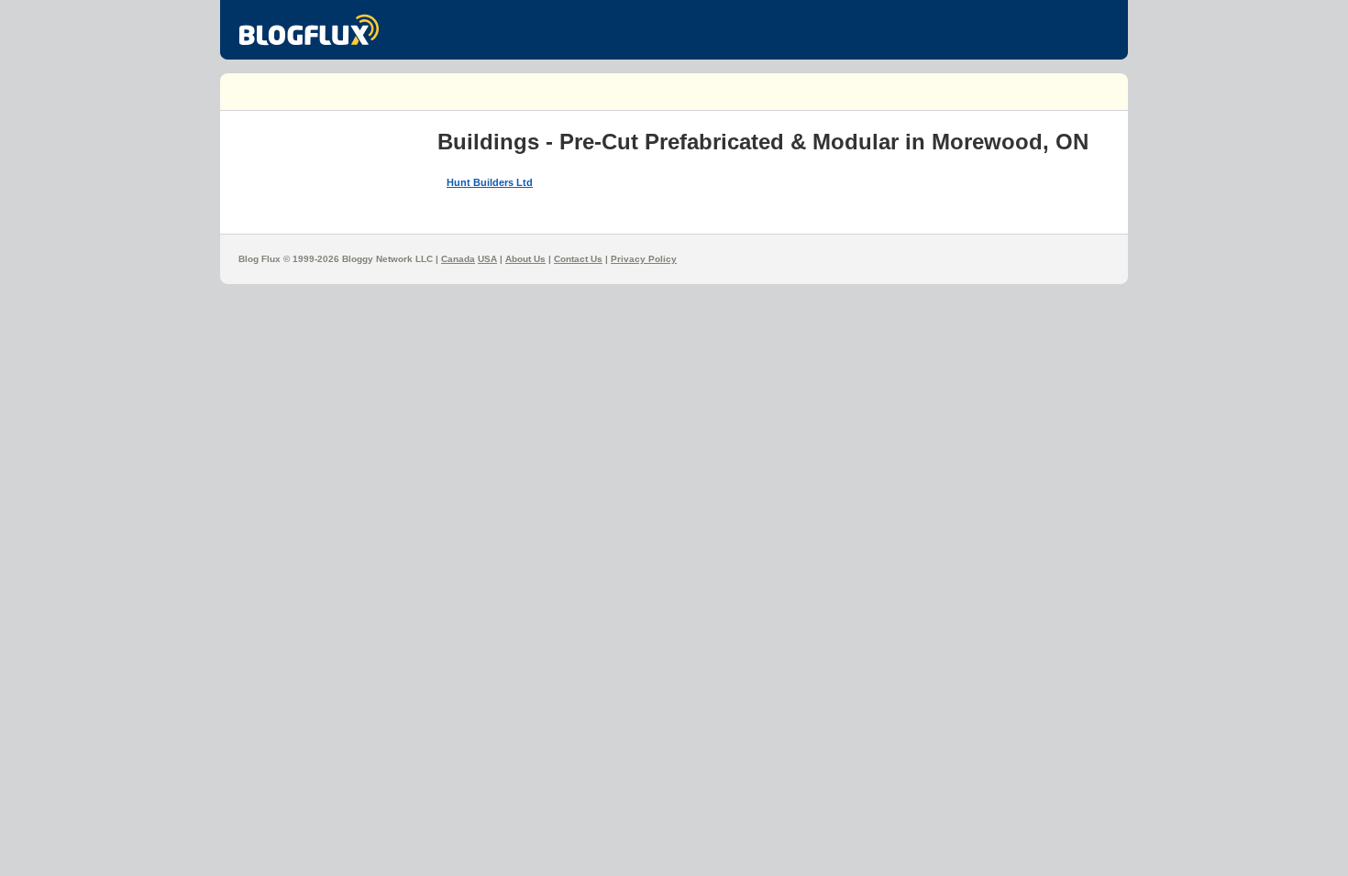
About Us (525, 259)
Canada (458, 259)
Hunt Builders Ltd (490, 182)
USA (487, 259)
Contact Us (578, 259)
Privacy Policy (644, 259)
